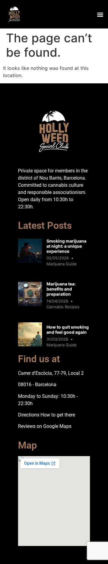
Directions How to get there (46, 415)
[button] (100, 14)
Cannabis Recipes (63, 306)
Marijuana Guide (61, 263)
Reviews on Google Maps (44, 426)
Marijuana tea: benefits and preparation (61, 289)
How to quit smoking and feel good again (67, 329)
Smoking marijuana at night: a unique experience (66, 246)
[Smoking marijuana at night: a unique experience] (30, 261)
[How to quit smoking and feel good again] (30, 345)
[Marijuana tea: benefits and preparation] (30, 304)
